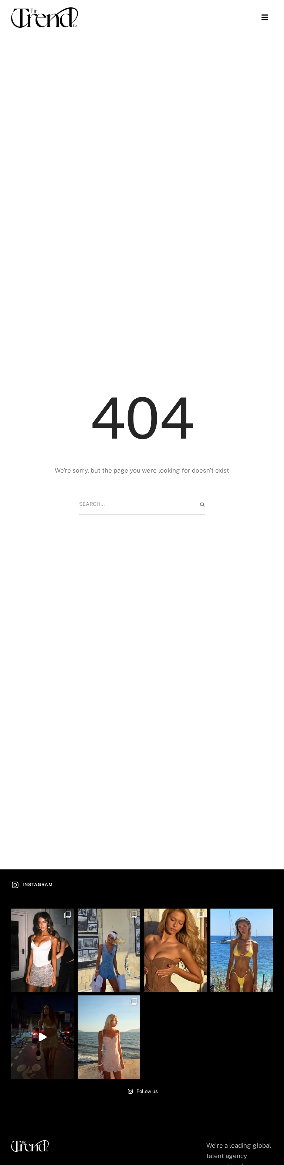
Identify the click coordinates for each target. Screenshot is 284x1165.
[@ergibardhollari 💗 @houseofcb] (109, 1037)
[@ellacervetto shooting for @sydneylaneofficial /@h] (42, 950)
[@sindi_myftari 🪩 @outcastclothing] (42, 1037)
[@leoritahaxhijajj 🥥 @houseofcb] (175, 950)
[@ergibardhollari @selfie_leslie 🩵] (109, 950)
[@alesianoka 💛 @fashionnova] (241, 950)
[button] (265, 17)
